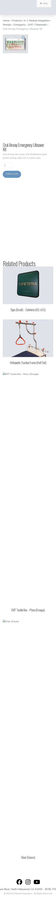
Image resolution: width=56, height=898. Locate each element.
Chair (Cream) (28, 857)
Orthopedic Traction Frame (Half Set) (28, 362)
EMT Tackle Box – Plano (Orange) (28, 609)
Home (6, 20)
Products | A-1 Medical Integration (30, 20)
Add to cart (12, 174)
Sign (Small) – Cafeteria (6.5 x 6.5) (28, 309)
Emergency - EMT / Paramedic (30, 24)
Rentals (7, 24)
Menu (45, 3)
